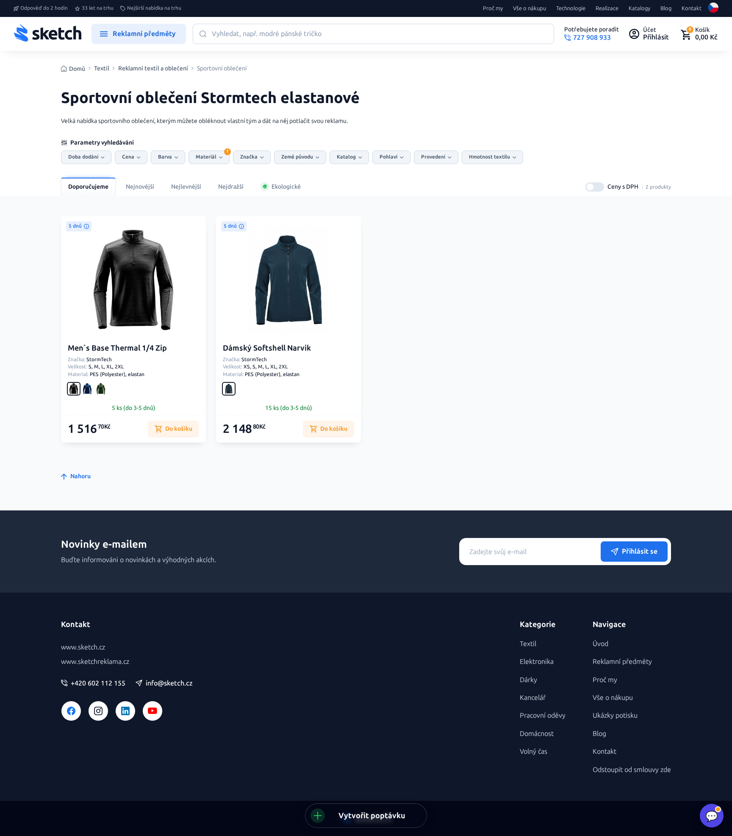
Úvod (600, 644)
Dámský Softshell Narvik (267, 348)
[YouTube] (152, 711)
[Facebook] (71, 711)
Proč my (493, 8)
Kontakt (692, 8)
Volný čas (533, 751)
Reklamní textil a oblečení (153, 68)
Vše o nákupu (529, 8)
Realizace (607, 8)
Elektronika (537, 662)
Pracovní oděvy (543, 715)
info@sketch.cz (169, 683)
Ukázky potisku (615, 715)
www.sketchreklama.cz (95, 662)
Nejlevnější (186, 186)
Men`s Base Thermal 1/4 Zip (117, 348)
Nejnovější (140, 186)
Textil (101, 68)
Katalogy (639, 8)
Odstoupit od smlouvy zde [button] (632, 770)
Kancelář (533, 698)
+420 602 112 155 (98, 683)
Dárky (528, 680)
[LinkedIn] (125, 711)
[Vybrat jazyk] (713, 8)
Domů (77, 68)
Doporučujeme (88, 186)
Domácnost (537, 734)
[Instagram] (98, 711)
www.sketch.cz (83, 647)
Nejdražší (231, 186)
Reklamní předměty (622, 662)
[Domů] (47, 34)
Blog (665, 8)
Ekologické (286, 186)
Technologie (570, 8)
